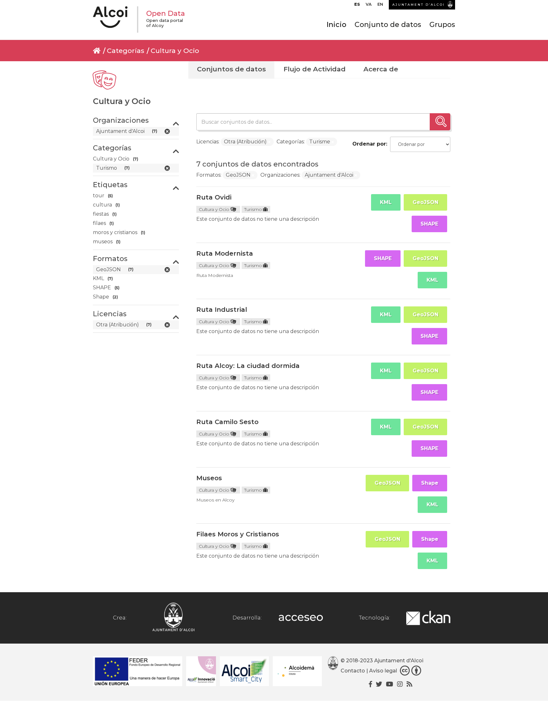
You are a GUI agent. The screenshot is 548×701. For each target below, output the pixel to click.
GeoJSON (425, 202)
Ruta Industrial (221, 309)
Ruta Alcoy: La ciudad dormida (248, 366)
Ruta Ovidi (214, 197)
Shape (429, 483)
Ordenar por (369, 144)
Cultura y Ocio (175, 51)
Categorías (125, 51)
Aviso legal (383, 671)
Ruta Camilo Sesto (227, 422)
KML (386, 202)
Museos (209, 478)
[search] (440, 121)
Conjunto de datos (388, 24)
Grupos (442, 24)
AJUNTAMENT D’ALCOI (418, 5)
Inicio (336, 24)
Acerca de (380, 69)
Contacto (353, 671)
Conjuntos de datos (231, 69)
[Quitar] (269, 142)
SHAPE (429, 224)
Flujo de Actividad (315, 69)
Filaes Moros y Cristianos (237, 534)
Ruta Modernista (224, 253)
